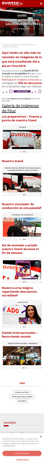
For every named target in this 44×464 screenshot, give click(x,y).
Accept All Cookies (22, 453)
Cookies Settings (22, 459)
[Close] (41, 436)
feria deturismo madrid (22, 396)
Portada (5, 45)
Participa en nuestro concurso (20, 79)
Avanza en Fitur (22, 392)
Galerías (22, 15)
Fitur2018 (22, 401)
